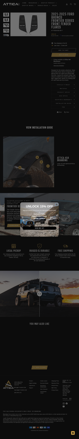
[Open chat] (73, 433)
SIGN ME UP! (39, 228)
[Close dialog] (56, 204)
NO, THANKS (39, 232)
